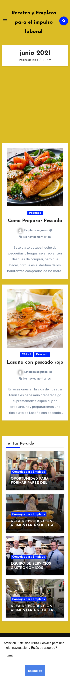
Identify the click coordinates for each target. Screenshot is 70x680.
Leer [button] (10, 655)
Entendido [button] (35, 670)
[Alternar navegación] (5, 20)
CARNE (26, 354)
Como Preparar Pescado (35, 221)
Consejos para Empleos (28, 471)
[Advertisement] (35, 106)
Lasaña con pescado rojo (35, 362)
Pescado (35, 213)
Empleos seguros (36, 230)
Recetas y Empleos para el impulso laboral (34, 22)
